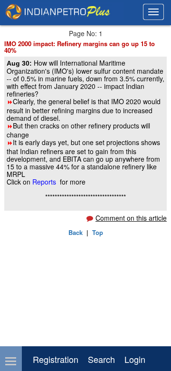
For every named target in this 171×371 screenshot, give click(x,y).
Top (97, 232)
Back (75, 232)
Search (101, 359)
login (134, 359)
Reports (45, 181)
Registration (55, 359)
